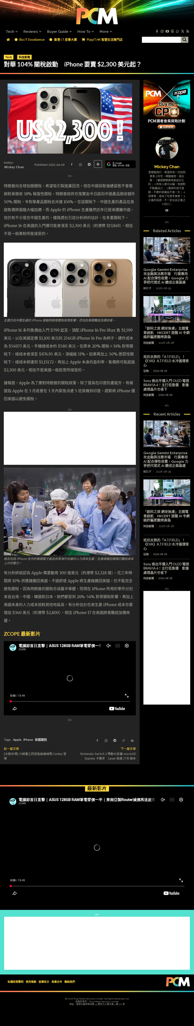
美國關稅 (41, 739)
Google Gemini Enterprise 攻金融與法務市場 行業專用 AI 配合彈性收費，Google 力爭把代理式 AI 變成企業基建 (165, 276)
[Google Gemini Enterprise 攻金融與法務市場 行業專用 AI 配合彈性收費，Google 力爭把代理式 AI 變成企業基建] (166, 250)
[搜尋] (184, 40)
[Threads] (172, 31)
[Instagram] (162, 31)
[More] (98, 164)
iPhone (28, 739)
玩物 (146, 370)
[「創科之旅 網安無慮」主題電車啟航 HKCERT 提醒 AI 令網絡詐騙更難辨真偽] (166, 309)
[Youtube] (167, 31)
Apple (17, 739)
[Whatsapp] (177, 31)
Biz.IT (147, 288)
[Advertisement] (97, 438)
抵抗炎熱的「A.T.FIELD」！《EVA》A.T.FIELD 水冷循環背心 (166, 361)
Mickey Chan (14, 167)
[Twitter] (182, 31)
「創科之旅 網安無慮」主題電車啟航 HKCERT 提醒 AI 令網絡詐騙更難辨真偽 (166, 332)
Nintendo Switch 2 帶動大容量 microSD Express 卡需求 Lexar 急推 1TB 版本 (108, 755)
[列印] (132, 740)
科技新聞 (24, 57)
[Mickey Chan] (167, 148)
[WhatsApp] (80, 164)
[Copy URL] (123, 740)
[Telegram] (89, 164)
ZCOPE (12, 634)
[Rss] (187, 31)
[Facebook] (157, 31)
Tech (8, 57)
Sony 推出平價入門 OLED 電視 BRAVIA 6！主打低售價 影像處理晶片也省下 (166, 385)
